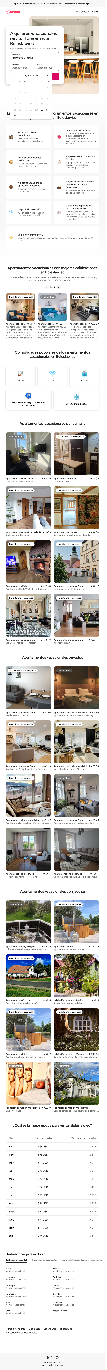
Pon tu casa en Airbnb (86, 11)
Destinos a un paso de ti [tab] (16, 1260)
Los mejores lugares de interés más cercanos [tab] (82, 1260)
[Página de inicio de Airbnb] (13, 11)
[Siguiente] (58, 287)
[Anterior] (46, 287)
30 (47, 110)
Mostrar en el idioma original (78, 3)
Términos (58, 1365)
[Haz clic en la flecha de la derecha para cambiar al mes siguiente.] (47, 75)
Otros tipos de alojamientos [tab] (44, 1260)
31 (15, 115)
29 (42, 110)
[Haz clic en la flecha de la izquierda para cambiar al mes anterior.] (15, 75)
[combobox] (34, 58)
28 (36, 110)
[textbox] (22, 67)
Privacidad (47, 1365)
